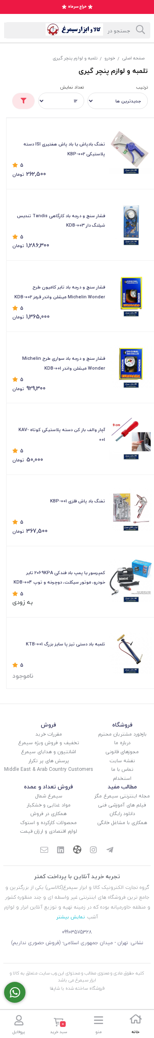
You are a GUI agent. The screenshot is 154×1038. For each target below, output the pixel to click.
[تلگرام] (110, 850)
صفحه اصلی (133, 58)
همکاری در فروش (48, 813)
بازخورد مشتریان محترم (122, 734)
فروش (48, 725)
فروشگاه (122, 725)
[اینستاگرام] (94, 850)
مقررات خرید (48, 734)
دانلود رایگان (122, 813)
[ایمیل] (44, 850)
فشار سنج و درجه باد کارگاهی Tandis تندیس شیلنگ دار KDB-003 (61, 220)
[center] (140, 30)
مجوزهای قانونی (122, 751)
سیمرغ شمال (48, 796)
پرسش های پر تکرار (48, 760)
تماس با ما (122, 769)
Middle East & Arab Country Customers (48, 769)
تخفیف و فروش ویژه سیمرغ (48, 742)
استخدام (122, 778)
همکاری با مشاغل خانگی (122, 822)
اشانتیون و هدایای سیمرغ (48, 751)
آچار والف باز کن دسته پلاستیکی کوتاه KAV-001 (61, 434)
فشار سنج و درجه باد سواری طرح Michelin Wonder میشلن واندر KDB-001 (63, 363)
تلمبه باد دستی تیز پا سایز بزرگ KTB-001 (65, 644)
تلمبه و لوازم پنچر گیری (75, 58)
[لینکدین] (61, 850)
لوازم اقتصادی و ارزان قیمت (48, 831)
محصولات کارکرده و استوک (48, 822)
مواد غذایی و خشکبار (49, 805)
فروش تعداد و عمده (48, 786)
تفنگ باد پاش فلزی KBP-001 (77, 501)
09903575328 (77, 932)
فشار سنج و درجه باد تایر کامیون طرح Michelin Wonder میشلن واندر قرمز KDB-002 (59, 292)
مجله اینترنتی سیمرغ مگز (122, 796)
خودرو (109, 58)
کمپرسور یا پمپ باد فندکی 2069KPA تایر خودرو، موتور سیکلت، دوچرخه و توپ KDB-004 (59, 577)
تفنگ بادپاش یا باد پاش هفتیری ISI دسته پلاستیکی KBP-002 (64, 149)
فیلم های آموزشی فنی (122, 805)
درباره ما (122, 742)
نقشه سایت (122, 760)
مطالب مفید (122, 786)
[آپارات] (77, 850)
